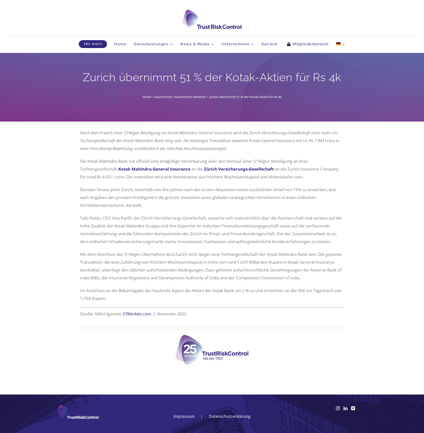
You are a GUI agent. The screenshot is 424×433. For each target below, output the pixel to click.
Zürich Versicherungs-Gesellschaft (238, 169)
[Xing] (353, 408)
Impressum (184, 416)
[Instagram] (338, 408)
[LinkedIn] (345, 408)
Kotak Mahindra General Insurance (154, 169)
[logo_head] (212, 12)
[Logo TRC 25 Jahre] (212, 336)
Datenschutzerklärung (230, 416)
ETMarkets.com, (137, 314)
